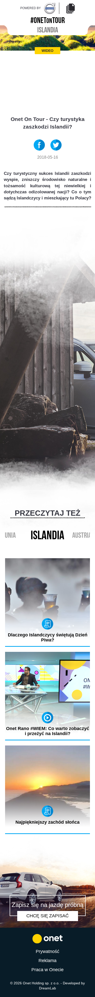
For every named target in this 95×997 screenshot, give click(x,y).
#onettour (47, 19)
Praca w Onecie (47, 969)
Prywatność (47, 951)
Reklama (47, 960)
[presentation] (42, 547)
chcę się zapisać (47, 915)
